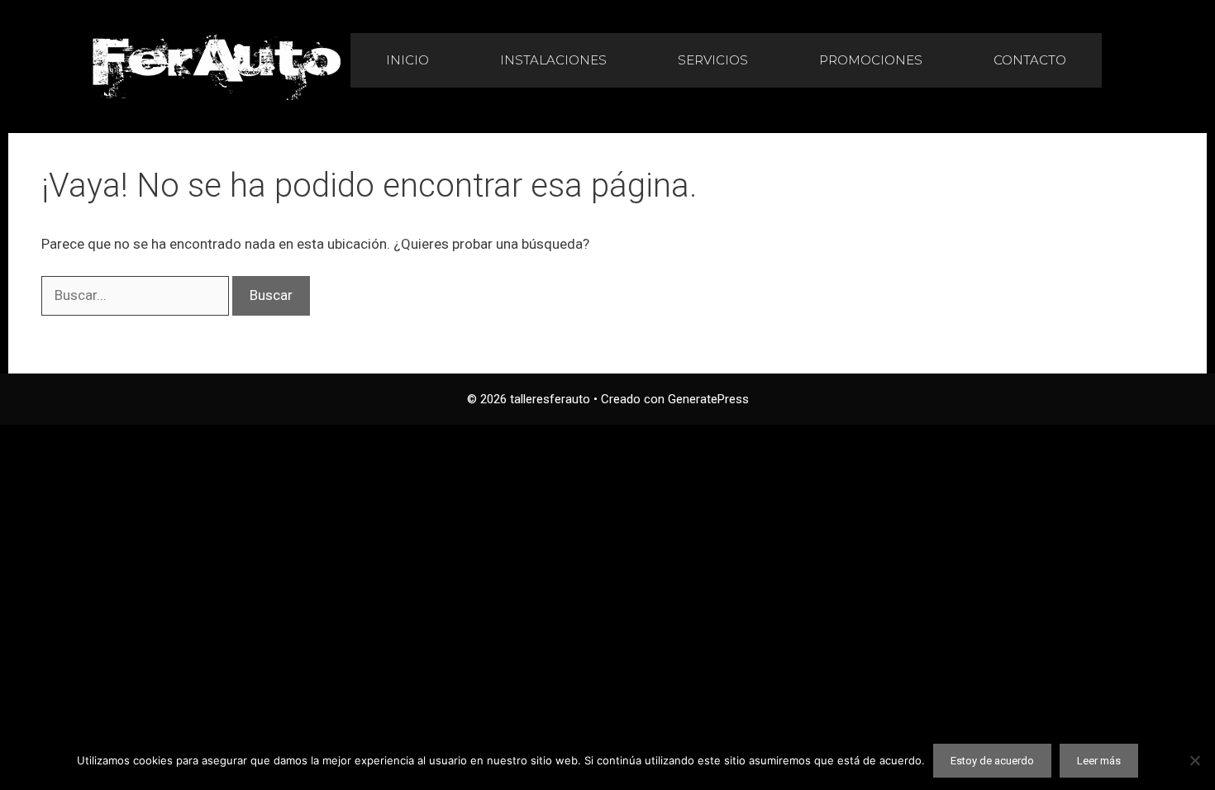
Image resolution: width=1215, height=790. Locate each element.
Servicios (713, 60)
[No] (1194, 760)
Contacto (1029, 60)
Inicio (407, 60)
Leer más (1099, 760)
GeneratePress (708, 399)
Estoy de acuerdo (992, 760)
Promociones (870, 60)
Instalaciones (553, 60)
